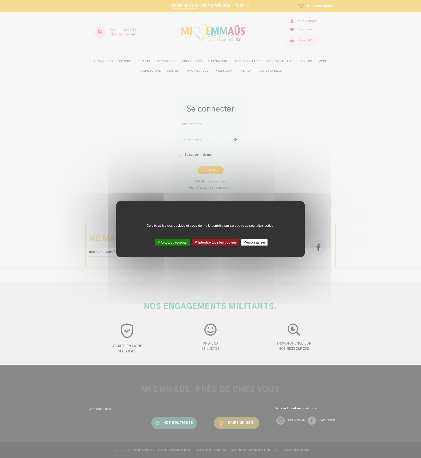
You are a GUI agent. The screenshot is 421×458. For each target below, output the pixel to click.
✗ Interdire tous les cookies (215, 242)
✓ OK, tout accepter (172, 242)
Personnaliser (254, 242)
